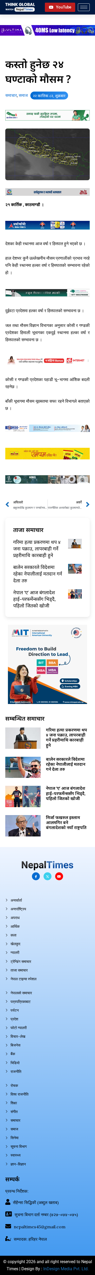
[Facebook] (36, 876)
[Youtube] (59, 876)
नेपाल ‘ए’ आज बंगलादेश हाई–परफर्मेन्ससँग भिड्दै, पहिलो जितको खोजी (34, 599)
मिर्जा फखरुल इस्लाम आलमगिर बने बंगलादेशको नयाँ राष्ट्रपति (66, 822)
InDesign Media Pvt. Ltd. (66, 1268)
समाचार (11, 95)
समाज (23, 95)
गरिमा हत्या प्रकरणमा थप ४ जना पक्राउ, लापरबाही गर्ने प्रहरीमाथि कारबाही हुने (36, 548)
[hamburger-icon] (84, 7)
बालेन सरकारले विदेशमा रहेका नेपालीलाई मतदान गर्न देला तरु (37, 573)
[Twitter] (47, 876)
